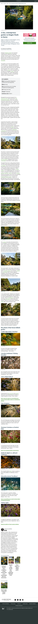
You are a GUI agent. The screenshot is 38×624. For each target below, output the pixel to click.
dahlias (2, 173)
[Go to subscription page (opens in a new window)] (29, 36)
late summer (10, 393)
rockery (12, 71)
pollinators (8, 299)
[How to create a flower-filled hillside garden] (4, 584)
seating (4, 242)
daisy (11, 471)
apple (2, 301)
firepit (12, 127)
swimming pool (4, 98)
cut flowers (3, 165)
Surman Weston (4, 159)
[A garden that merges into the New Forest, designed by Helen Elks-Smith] (11, 560)
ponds (9, 70)
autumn (17, 393)
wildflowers (11, 297)
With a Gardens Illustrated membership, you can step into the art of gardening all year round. (30, 39)
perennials (5, 272)
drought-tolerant (7, 270)
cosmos (10, 173)
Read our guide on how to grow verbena (10, 524)
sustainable (3, 160)
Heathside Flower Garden (6, 177)
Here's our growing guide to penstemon (10, 450)
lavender (6, 173)
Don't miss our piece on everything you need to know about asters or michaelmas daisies (10, 399)
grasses (18, 270)
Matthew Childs (8, 52)
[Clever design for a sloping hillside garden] (17, 560)
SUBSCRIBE (29, 43)
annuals (18, 173)
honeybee (3, 60)
